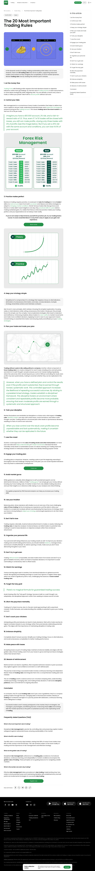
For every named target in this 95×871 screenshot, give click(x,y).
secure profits (35, 94)
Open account (78, 2)
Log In (84, 2)
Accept (67, 867)
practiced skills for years (47, 208)
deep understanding (23, 445)
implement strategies (53, 107)
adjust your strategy (29, 511)
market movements (38, 445)
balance (48, 543)
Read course (33, 224)
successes (33, 204)
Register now (33, 781)
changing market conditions (19, 206)
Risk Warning (7, 855)
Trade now (34, 468)
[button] (79, 13)
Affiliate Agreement (8, 859)
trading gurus (34, 482)
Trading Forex (8, 89)
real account (14, 204)
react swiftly (44, 315)
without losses (13, 558)
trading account (24, 109)
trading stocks (43, 90)
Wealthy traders (13, 417)
